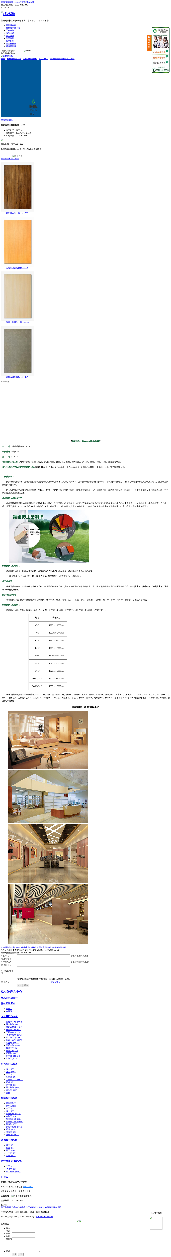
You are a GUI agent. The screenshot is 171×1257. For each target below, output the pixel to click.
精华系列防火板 (9, 1098)
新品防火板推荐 (9, 997)
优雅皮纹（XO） (13, 1114)
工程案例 (10, 30)
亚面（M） (11, 1072)
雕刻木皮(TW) (12, 1051)
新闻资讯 (10, 36)
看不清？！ (56, 982)
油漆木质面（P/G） (14, 1035)
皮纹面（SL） (12, 1116)
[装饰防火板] (7, 56)
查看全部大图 (7, 120)
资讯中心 (13, 2)
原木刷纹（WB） (13, 1024)
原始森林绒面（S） (14, 1027)
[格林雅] (8, 13)
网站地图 (30, 2)
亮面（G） (11, 1074)
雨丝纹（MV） (12, 1043)
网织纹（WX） (12, 1090)
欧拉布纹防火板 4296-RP (17, 377)
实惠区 (9, 1011)
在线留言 (21, 2)
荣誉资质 (10, 38)
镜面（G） (11, 1145)
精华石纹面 (11, 1103)
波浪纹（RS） (12, 1132)
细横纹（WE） (12, 1053)
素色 (8, 1093)
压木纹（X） (12, 1077)
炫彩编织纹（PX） (14, 1119)
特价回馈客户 (8, 1003)
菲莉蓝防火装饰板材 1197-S (62, 59)
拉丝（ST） (11, 1148)
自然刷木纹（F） (13, 1030)
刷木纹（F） (11, 1085)
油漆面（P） (11, 1169)
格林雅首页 (11, 25)
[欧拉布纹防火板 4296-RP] (17, 375)
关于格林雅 (11, 43)
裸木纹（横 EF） (13, 1056)
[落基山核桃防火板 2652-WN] (17, 320)
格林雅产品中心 (13, 28)
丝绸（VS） (11, 1129)
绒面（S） (43, 59)
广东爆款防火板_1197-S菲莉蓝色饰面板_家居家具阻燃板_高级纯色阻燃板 (33, 947)
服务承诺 (10, 33)
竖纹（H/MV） (12, 1135)
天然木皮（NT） (13, 1032)
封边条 (4, 1177)
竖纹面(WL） (12, 1058)
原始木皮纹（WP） (14, 1127)
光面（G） (11, 1108)
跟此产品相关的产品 (10, 158)
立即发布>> (28, 1187)
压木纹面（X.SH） (14, 1037)
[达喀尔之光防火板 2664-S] (17, 266)
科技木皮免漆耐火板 (11, 1161)
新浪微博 (5, 2)
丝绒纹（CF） (12, 1124)
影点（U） (11, 1082)
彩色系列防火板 (30, 59)
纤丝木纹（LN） (13, 1045)
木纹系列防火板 (9, 1016)
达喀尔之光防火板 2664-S (17, 268)
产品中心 (15, 1207)
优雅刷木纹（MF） (14, 1022)
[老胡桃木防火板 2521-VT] (17, 211)
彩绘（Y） (11, 1156)
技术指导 (10, 41)
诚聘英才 (41, 1207)
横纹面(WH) (11, 1048)
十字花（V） (12, 1153)
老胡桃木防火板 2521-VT (17, 213)
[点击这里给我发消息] (22, 1196)
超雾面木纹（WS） (14, 1040)
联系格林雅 (11, 46)
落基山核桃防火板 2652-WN (18, 322)
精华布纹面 (11, 1106)
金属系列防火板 (9, 1140)
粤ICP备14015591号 (44, 1217)
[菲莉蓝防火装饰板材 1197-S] (21, 116)
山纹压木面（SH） (14, 1080)
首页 (3, 59)
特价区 (9, 1009)
